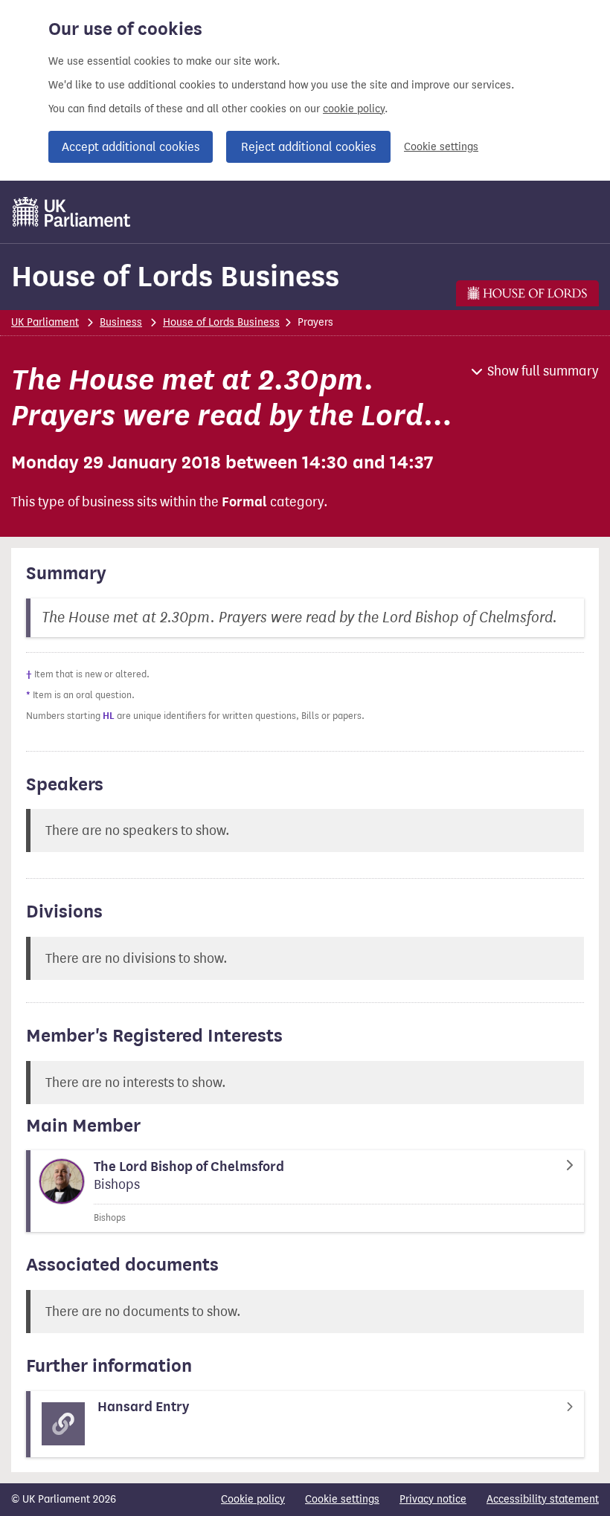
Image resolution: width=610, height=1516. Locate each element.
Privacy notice (432, 1499)
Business (121, 322)
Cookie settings (441, 147)
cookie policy (354, 109)
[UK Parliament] (71, 212)
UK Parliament (45, 322)
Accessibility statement (543, 1499)
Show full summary (543, 371)
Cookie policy (253, 1499)
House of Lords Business (175, 276)
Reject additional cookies (308, 147)
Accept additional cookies (130, 147)
